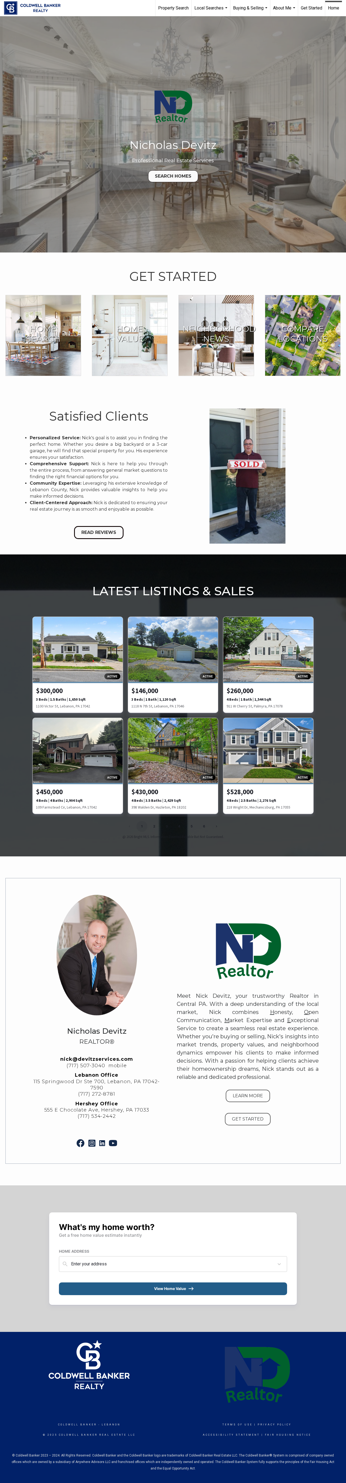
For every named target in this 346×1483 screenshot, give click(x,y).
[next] (302, 483)
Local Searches (211, 10)
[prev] (191, 483)
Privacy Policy (274, 1424)
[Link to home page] (35, 8)
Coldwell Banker (77, 1424)
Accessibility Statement (231, 1435)
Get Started (311, 8)
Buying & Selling (251, 10)
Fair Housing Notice (288, 1435)
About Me (285, 10)
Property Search (173, 8)
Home (333, 8)
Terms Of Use (237, 1424)
